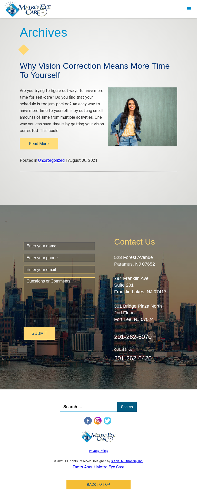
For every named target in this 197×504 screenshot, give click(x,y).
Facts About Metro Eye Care (98, 467)
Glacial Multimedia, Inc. (127, 461)
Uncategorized (51, 160)
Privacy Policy (98, 451)
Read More (39, 143)
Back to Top (98, 484)
